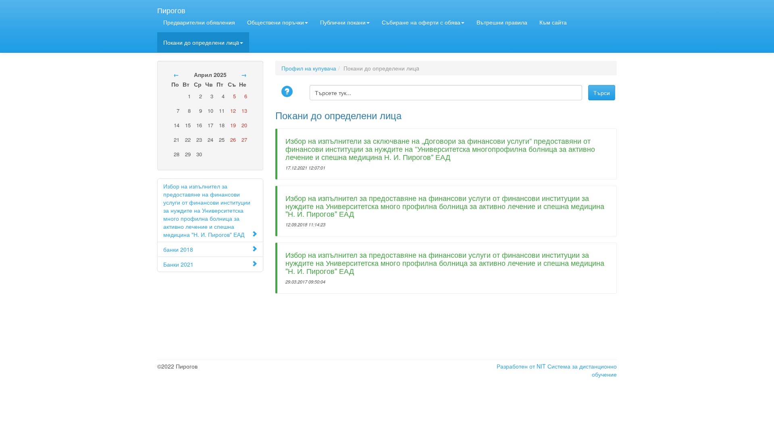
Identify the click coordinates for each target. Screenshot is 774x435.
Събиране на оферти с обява (421, 22)
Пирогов (171, 8)
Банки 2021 (178, 264)
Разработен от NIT (521, 366)
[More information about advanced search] (288, 92)
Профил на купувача (308, 68)
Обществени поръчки (275, 22)
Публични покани (343, 22)
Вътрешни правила (501, 22)
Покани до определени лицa (201, 42)
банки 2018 (178, 249)
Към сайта (553, 22)
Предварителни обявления (199, 22)
